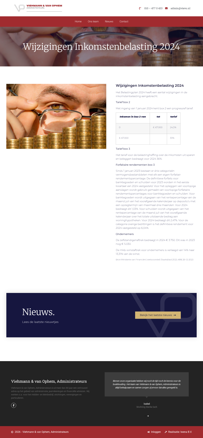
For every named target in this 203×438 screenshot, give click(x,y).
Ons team (93, 21)
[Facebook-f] (13, 405)
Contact (124, 21)
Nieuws (109, 21)
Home (78, 21)
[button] (145, 415)
